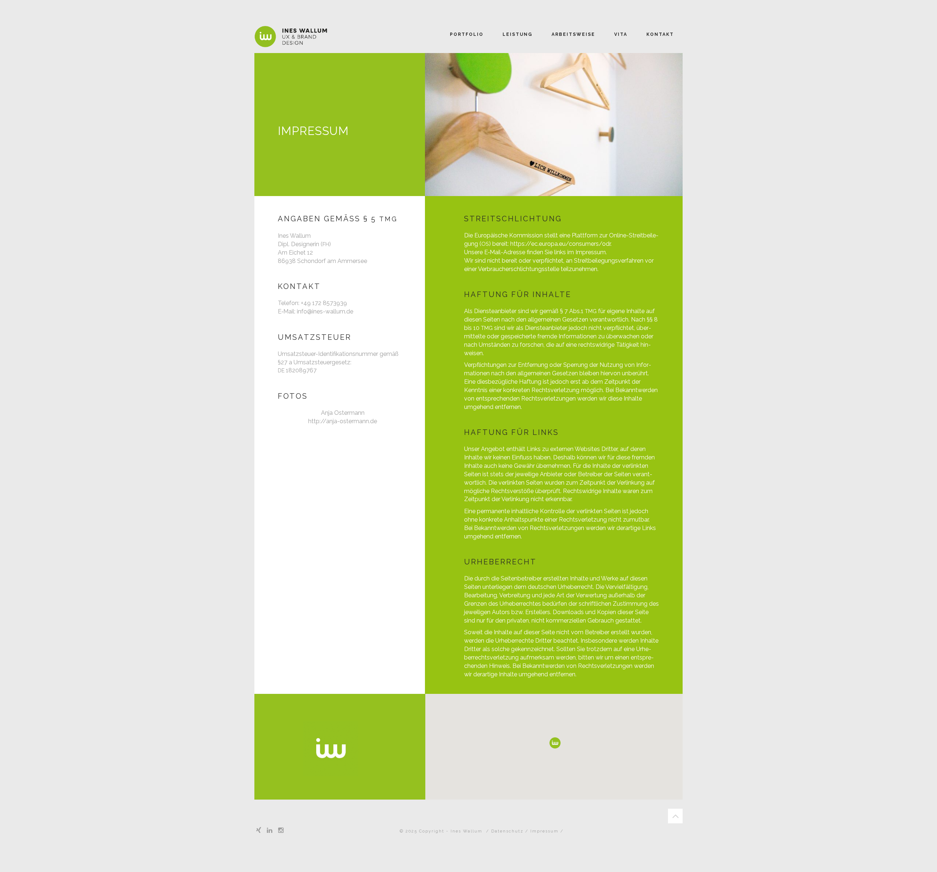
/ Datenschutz (505, 831)
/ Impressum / (544, 831)
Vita (620, 34)
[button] (555, 743)
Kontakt (660, 34)
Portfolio (467, 34)
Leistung (518, 34)
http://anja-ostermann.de (342, 421)
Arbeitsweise (573, 34)
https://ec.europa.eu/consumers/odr (560, 243)
